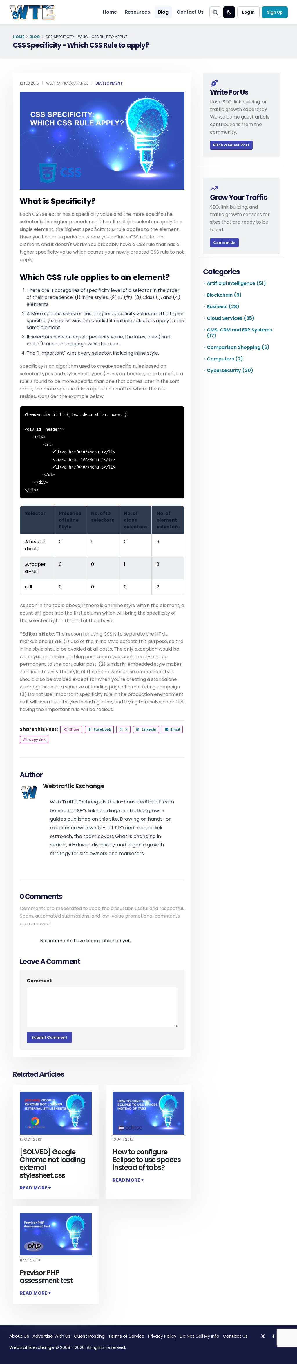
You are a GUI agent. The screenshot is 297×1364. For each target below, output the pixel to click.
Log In (248, 12)
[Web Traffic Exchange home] (32, 12)
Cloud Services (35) (230, 318)
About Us (19, 1336)
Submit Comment (49, 1037)
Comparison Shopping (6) (238, 347)
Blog (163, 12)
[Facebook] (273, 1336)
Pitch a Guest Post (231, 145)
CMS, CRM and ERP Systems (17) (239, 332)
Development (109, 83)
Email (175, 729)
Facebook (102, 729)
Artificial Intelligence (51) (236, 283)
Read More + (35, 1187)
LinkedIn (148, 729)
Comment (39, 980)
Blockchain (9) (224, 295)
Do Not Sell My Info (199, 1336)
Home (110, 12)
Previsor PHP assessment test (46, 1276)
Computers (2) (225, 359)
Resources (137, 12)
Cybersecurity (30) (230, 370)
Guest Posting (89, 1336)
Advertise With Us (51, 1336)
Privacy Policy (162, 1336)
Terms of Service (126, 1336)
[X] (263, 1336)
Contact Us (190, 12)
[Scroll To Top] (287, 1357)
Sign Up (275, 12)
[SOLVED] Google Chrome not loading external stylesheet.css (52, 1163)
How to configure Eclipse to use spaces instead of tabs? (147, 1159)
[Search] (215, 12)
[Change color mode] (229, 12)
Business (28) (223, 306)
